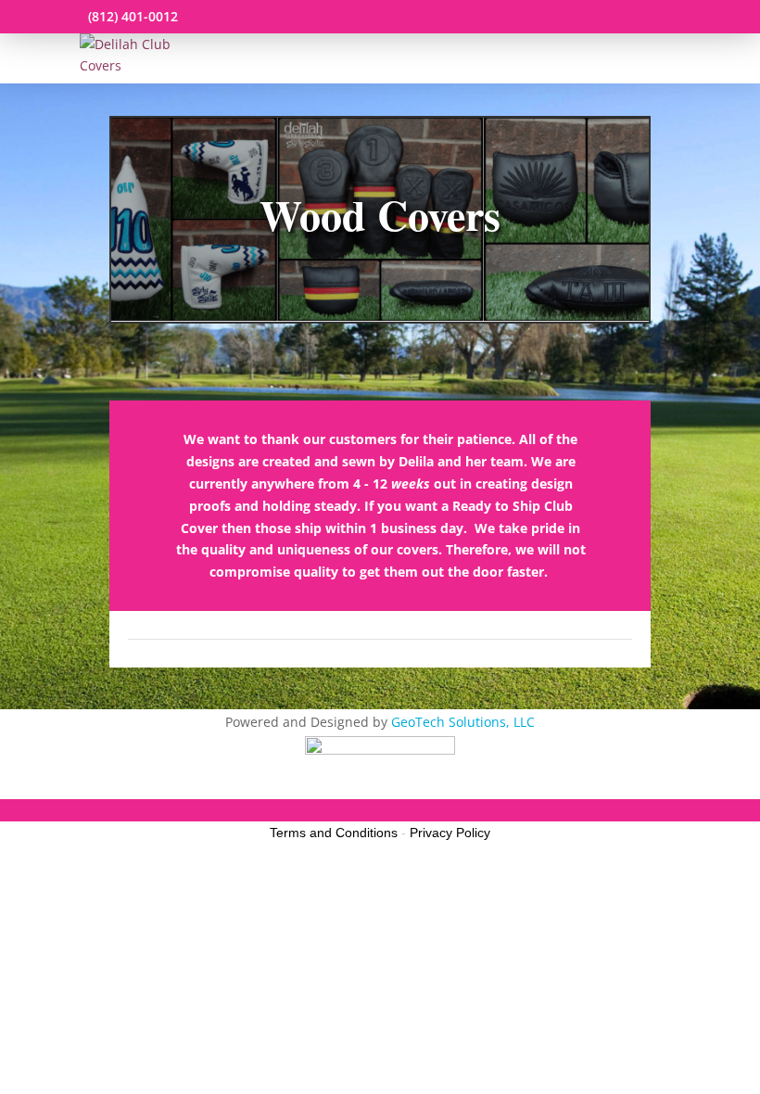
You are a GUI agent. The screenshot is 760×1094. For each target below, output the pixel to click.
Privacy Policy (450, 832)
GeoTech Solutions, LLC (463, 722)
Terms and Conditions (334, 832)
